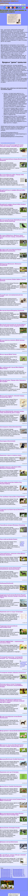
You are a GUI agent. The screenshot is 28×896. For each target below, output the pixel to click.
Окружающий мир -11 (6, 876)
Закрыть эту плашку (13, 895)
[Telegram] (25, 7)
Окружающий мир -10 (18, 874)
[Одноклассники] (7, 7)
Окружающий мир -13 (6, 877)
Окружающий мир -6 (18, 872)
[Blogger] (11, 7)
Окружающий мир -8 (18, 873)
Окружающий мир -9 (6, 874)
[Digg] (13, 7)
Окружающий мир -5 (6, 872)
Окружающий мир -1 (6, 869)
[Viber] (21, 7)
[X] (9, 7)
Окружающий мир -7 (6, 873)
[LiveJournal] (17, 7)
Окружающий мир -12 (19, 876)
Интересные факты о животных (9, 2)
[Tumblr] (19, 7)
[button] (9, 133)
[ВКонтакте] (5, 7)
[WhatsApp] (23, 7)
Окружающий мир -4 (18, 870)
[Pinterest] (27, 7)
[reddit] (15, 7)
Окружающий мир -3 (6, 870)
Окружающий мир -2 (18, 869)
